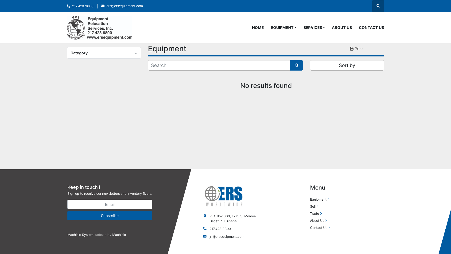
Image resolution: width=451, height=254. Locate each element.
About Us (342, 27)
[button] (283, 27)
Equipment (282, 27)
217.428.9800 (82, 6)
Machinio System (80, 235)
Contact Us (371, 27)
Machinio (119, 235)
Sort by (347, 65)
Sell (312, 206)
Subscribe (110, 215)
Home (258, 27)
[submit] (296, 65)
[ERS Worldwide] (224, 196)
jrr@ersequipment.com (227, 236)
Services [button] (312, 27)
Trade (314, 213)
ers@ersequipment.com (124, 6)
